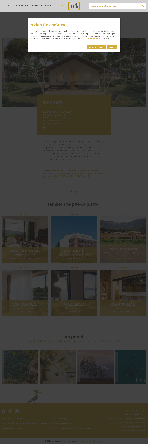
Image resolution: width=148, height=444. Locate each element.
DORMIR (47, 6)
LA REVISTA (59, 6)
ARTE (10, 6)
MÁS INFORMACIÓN (96, 47)
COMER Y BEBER (22, 6)
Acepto (112, 47)
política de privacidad (92, 38)
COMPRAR (37, 6)
